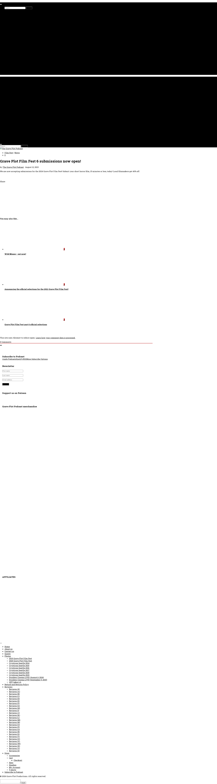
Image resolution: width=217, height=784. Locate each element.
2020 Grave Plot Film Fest (20, 661)
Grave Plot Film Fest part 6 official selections (26, 324)
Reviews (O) (14, 725)
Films (7, 52)
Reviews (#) (14, 689)
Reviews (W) (14, 744)
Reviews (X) (14, 746)
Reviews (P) (14, 727)
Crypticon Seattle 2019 (19, 675)
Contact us (9, 69)
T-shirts (12, 59)
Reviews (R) (14, 732)
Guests (12, 17)
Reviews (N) (14, 722)
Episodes (8, 12)
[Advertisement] (68, 199)
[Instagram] (79, 349)
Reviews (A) (14, 691)
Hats (11, 64)
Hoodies (12, 765)
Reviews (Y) (14, 748)
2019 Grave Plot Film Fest (20, 658)
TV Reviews (14, 36)
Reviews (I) (14, 710)
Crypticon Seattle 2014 (19, 663)
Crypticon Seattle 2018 (19, 672)
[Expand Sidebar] (1, 345)
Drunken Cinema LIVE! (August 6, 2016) (26, 677)
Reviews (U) (14, 739)
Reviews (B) (14, 694)
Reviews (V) (14, 741)
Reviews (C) (14, 696)
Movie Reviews (16, 31)
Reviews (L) (14, 717)
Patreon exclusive (17, 19)
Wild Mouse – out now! (15, 254)
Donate (8, 55)
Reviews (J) (14, 713)
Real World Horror (17, 33)
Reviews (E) (14, 701)
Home (7, 646)
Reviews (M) (14, 720)
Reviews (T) (14, 736)
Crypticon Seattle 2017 (19, 670)
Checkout (18, 760)
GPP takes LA (15, 682)
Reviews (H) (14, 708)
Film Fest (9, 71)
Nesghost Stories (16, 45)
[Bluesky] (67, 349)
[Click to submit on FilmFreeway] (15, 179)
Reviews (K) (14, 715)
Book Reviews (15, 26)
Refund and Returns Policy (17, 684)
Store (7, 57)
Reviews (8, 687)
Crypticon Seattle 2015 (19, 665)
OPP (11, 38)
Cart (11, 758)
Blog (7, 24)
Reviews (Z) (14, 751)
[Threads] (85, 349)
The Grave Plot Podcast (13, 167)
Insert (23, 783)
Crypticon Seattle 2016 (19, 668)
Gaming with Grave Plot (20, 40)
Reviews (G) (14, 706)
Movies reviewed (17, 14)
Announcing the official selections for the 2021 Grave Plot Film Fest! (36, 289)
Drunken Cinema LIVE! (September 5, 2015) (28, 680)
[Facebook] (73, 349)
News (17, 153)
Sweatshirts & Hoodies (19, 62)
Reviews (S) (14, 734)
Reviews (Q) (14, 729)
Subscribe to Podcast (14, 772)
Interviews (14, 29)
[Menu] (1, 4)
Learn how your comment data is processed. (55, 338)
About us (8, 47)
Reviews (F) (14, 703)
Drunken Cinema (16, 21)
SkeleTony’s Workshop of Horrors (24, 43)
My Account (14, 767)
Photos (8, 50)
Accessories (14, 66)
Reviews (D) (14, 699)
